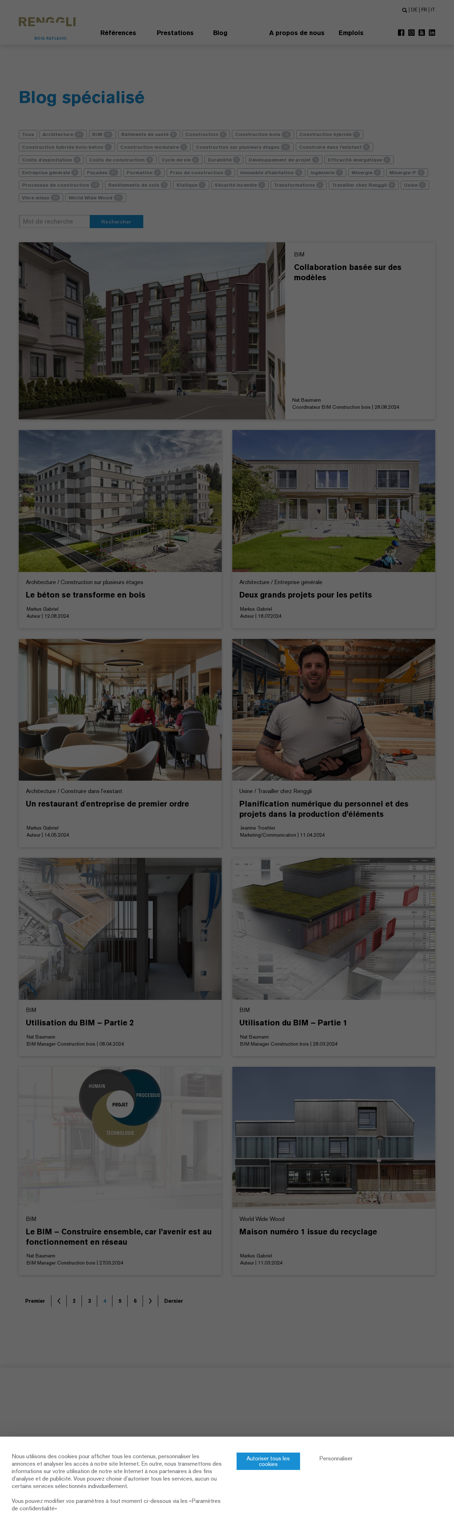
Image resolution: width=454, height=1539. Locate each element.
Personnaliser (336, 1458)
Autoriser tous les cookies (268, 1461)
